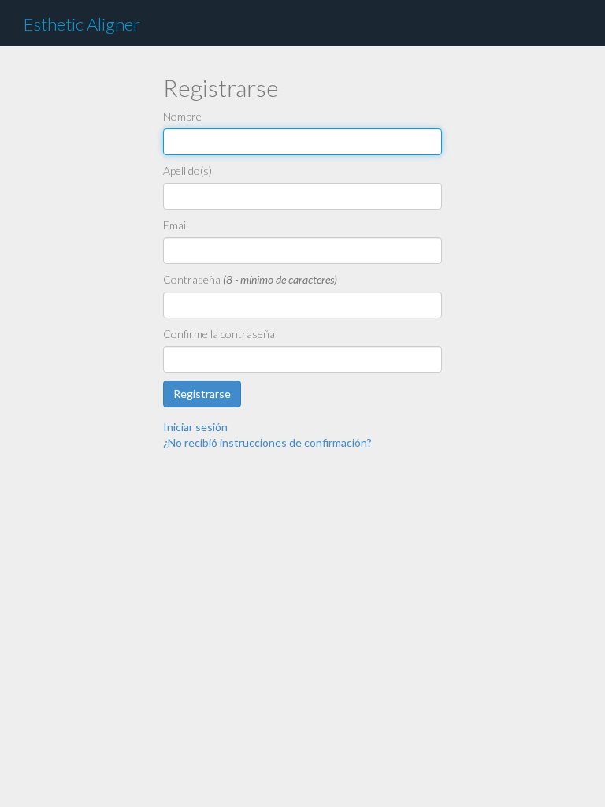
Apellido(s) (187, 170)
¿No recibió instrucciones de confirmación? (267, 442)
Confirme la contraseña (219, 333)
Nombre (182, 116)
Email (175, 225)
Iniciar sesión (195, 426)
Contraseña (192, 279)
